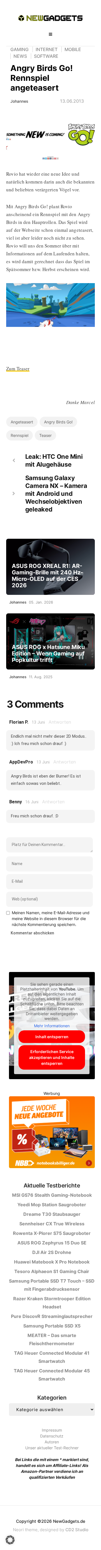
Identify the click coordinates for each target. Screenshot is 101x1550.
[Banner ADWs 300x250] (52, 1133)
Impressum (52, 1430)
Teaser (45, 435)
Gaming (19, 49)
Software (46, 56)
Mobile (73, 49)
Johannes (19, 101)
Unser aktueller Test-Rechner (52, 1447)
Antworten (60, 722)
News (20, 56)
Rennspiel (19, 435)
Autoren (52, 1441)
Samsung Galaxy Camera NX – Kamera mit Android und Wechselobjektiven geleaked (56, 493)
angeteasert (22, 421)
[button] (10, 1540)
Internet (47, 49)
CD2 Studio (76, 1529)
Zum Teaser (17, 368)
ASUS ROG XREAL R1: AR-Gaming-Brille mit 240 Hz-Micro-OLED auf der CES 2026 (47, 576)
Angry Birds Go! (58, 421)
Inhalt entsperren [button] (51, 1036)
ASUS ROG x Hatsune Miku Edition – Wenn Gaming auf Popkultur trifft (48, 653)
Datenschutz (51, 1436)
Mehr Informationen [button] (52, 1025)
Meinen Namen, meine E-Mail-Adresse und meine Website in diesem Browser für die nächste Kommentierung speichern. (50, 918)
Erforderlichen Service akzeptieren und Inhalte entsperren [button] (51, 1057)
